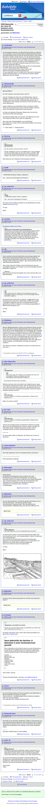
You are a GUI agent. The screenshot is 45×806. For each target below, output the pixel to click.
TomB (6, 167)
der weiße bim (9, 186)
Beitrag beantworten (24, 77)
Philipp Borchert (9, 713)
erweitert (41, 26)
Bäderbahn (16, 33)
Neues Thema (29, 37)
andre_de (7, 740)
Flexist (6, 686)
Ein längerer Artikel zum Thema (12, 226)
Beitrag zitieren (37, 77)
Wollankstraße (9, 84)
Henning (7, 136)
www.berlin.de (13, 204)
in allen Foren (24, 39)
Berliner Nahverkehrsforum (15, 21)
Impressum (11, 801)
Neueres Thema (7, 781)
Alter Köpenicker (10, 361)
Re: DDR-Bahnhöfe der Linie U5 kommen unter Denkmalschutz (18, 47)
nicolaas (7, 219)
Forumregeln (33, 801)
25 (14, 39)
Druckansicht (23, 784)
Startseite (3, 21)
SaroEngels (8, 45)
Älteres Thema (19, 781)
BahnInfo (36, 803)
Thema (25, 21)
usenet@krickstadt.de (30, 677)
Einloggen (24, 1)
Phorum (14, 803)
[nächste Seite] (43, 41)
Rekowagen (8, 467)
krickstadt (7, 615)
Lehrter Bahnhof (9, 445)
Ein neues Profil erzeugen (37, 1)
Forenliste (5, 37)
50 (16, 39)
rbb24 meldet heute (12, 634)
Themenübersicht (16, 37)
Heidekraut (7, 320)
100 (19, 39)
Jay (5, 249)
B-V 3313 (7, 410)
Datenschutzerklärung (22, 801)
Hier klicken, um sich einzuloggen (12, 794)
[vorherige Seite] (32, 41)
